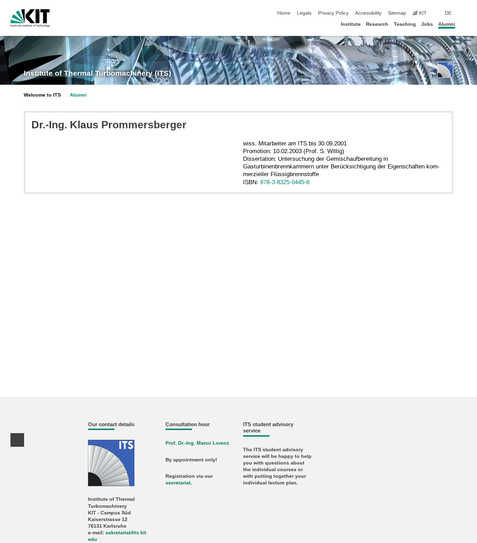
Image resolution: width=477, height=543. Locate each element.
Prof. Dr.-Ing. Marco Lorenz (197, 443)
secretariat (178, 482)
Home (284, 13)
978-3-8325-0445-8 (284, 182)
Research (377, 24)
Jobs (427, 24)
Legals (304, 13)
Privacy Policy (333, 13)
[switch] (464, 13)
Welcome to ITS (42, 95)
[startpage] (464, 24)
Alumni (446, 24)
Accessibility (368, 13)
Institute (351, 24)
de (448, 13)
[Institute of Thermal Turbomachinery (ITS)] (445, 70)
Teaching (405, 24)
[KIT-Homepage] (30, 18)
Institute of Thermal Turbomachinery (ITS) (97, 73)
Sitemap (397, 13)
